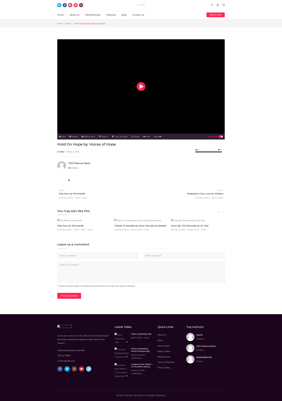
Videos (68, 23)
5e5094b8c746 (204, 357)
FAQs (160, 340)
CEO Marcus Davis (79, 163)
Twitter (67, 369)
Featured (111, 15)
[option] (84, 226)
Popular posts (164, 356)
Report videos (164, 351)
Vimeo (88, 369)
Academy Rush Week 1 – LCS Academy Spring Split (142, 365)
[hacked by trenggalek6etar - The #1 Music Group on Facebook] (141, 5)
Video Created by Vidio (141, 334)
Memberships (92, 15)
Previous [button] (218, 212)
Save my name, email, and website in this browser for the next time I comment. (97, 286)
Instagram (74, 369)
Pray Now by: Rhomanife (70, 225)
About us (162, 334)
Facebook (60, 369)
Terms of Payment (166, 362)
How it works (164, 345)
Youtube (81, 369)
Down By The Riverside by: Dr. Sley (190, 225)
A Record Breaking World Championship (140, 350)
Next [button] (223, 212)
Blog (124, 15)
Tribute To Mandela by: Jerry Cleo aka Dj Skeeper (140, 225)
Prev (148, 136)
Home (60, 15)
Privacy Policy (164, 367)
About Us (74, 15)
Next (156, 136)
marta (199, 335)
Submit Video (216, 15)
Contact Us (138, 15)
